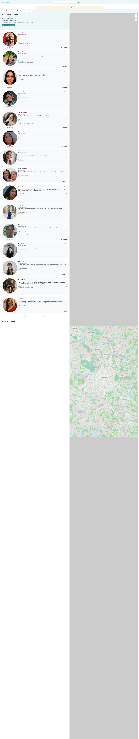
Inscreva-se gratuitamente (8, 25)
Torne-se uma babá (129, 2)
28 (40, 316)
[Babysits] (5, 2)
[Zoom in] (136, 15)
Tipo (5, 10)
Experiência (12, 10)
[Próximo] (43, 316)
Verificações (21, 10)
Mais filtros (29, 10)
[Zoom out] (136, 17)
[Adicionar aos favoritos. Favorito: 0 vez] (66, 298)
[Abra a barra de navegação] (136, 2)
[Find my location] (136, 20)
